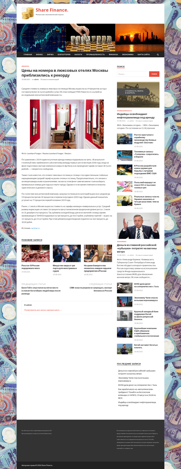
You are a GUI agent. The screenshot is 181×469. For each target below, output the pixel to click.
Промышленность (95, 54)
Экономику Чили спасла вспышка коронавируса (146, 298)
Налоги (78, 54)
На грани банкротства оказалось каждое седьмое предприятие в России (97, 268)
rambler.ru (35, 228)
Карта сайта (144, 54)
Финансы (113, 54)
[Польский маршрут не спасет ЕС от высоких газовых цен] (124, 191)
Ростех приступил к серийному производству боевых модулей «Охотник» (145, 139)
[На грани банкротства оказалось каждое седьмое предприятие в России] (98, 262)
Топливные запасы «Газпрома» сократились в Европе (146, 154)
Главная (28, 54)
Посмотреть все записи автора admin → (43, 310)
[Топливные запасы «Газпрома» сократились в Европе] (124, 160)
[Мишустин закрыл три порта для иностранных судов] (67, 262)
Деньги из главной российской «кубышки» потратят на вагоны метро (137, 248)
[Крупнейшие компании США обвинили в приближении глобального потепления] (124, 337)
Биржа (50, 54)
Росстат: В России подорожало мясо (31, 266)
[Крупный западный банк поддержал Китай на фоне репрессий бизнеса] (124, 320)
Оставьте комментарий (50, 79)
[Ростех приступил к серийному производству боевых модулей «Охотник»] (124, 143)
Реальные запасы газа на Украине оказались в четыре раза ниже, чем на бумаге (146, 200)
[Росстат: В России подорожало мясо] (36, 262)
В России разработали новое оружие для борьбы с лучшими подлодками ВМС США (145, 170)
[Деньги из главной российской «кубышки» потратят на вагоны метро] (138, 239)
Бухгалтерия (64, 54)
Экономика (127, 54)
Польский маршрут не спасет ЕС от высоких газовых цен (145, 185)
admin (36, 79)
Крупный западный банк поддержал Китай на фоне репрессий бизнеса (146, 315)
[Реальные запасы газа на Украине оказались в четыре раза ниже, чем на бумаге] (124, 205)
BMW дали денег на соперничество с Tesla (146, 285)
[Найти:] (138, 74)
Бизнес (39, 54)
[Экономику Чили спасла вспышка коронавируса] (124, 306)
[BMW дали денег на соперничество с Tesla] (124, 292)
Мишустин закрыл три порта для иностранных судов (65, 268)
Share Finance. (52, 10)
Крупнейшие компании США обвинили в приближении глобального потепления (146, 332)
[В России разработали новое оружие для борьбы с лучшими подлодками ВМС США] (124, 174)
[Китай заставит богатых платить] (124, 353)
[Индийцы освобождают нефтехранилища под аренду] (138, 108)
